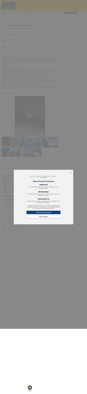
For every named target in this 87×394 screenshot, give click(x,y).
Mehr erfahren (43, 216)
